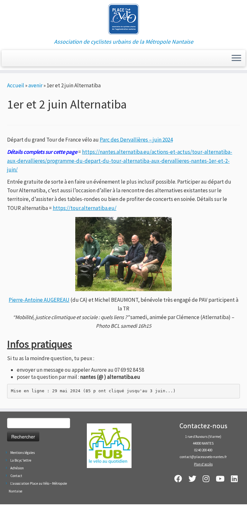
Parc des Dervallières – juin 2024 (136, 139)
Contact (16, 475)
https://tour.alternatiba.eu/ (84, 208)
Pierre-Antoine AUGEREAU (39, 299)
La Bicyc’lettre (20, 460)
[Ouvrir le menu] (236, 58)
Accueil (15, 85)
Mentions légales (22, 452)
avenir (35, 85)
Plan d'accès (203, 464)
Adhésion (17, 468)
